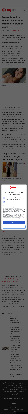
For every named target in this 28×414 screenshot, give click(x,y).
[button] (14, 205)
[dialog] (14, 207)
